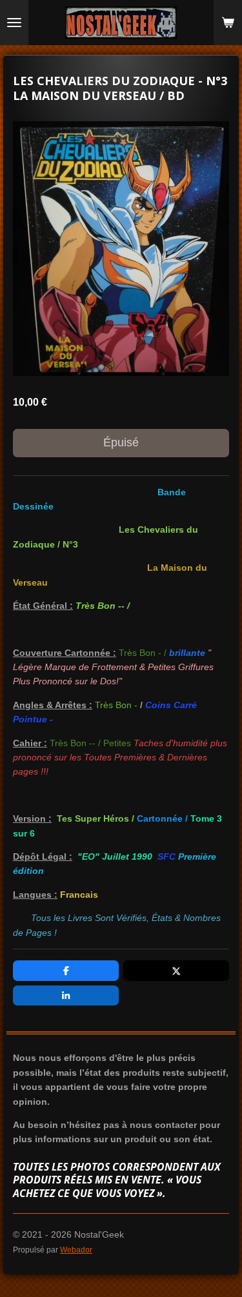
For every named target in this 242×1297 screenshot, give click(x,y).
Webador (76, 1249)
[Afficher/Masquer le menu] (14, 22)
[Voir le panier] (228, 22)
